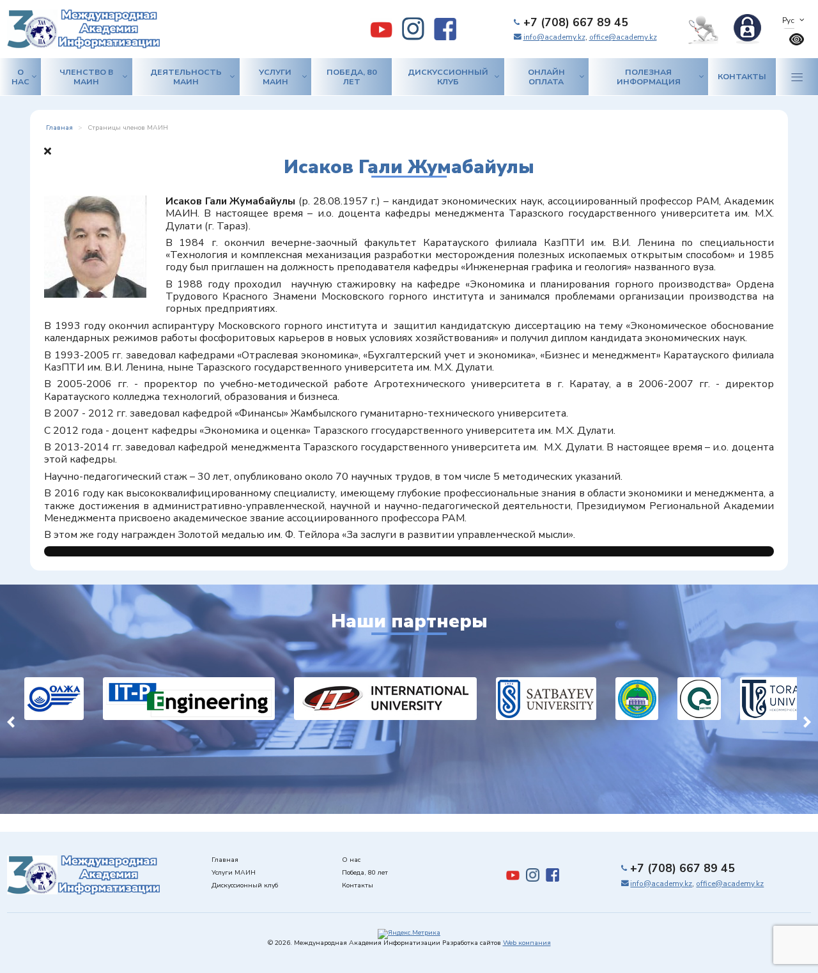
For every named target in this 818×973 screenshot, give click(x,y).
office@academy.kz (623, 37)
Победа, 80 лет (352, 76)
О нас (20, 76)
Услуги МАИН (275, 76)
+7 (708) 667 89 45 (575, 22)
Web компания (527, 943)
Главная (225, 860)
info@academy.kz (554, 37)
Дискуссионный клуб (448, 76)
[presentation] (11, 720)
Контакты (742, 76)
